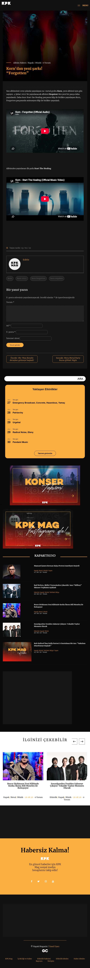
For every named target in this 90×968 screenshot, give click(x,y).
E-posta (10, 332)
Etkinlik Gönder (62, 959)
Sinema (79, 797)
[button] (74, 741)
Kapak (31, 63)
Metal (40, 570)
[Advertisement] (37, 697)
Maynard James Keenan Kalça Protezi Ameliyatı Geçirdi (56, 566)
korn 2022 (21, 278)
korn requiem (56, 278)
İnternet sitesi (12, 338)
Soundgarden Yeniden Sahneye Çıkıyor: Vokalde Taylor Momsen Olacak (23, 785)
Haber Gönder (79, 959)
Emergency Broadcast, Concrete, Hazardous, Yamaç (39, 402)
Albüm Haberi (19, 63)
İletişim (51, 961)
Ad (8, 325)
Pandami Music (20, 442)
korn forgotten (38, 278)
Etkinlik (36, 592)
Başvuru (39, 961)
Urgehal (17, 422)
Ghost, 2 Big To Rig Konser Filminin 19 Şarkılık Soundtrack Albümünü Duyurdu (67, 785)
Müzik (38, 63)
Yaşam (50, 570)
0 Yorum (47, 63)
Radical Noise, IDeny (23, 432)
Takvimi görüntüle (45, 453)
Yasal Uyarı (54, 946)
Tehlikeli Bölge (54, 592)
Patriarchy (18, 412)
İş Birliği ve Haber (25, 959)
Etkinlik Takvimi (44, 959)
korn (10, 278)
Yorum (10, 302)
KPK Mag (8, 959)
